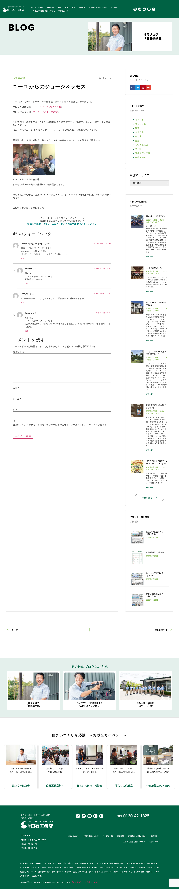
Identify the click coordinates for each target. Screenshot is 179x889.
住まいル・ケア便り (89, 704)
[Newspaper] (135, 9)
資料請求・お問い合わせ (98, 7)
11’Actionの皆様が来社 (156, 216)
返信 (22, 258)
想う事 (138, 136)
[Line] (153, 9)
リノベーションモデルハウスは (157, 303)
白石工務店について (54, 7)
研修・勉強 (140, 157)
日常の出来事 (19, 77)
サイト (16, 410)
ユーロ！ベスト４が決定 (45, 111)
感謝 (137, 140)
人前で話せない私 (154, 267)
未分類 (138, 148)
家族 (137, 128)
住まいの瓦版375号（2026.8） (154, 532)
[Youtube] (149, 9)
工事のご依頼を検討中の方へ (44, 11)
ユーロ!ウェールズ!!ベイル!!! (47, 106)
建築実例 (82, 7)
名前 (16, 387)
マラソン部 (140, 123)
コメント (18, 352)
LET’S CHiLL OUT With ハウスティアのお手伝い (157, 462)
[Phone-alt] (101, 816)
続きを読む (150, 256)
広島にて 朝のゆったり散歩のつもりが (156, 352)
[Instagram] (139, 9)
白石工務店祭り (55, 785)
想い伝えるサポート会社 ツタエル (84, 882)
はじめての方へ (37, 7)
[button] (132, 87)
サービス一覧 (70, 7)
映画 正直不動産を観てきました (156, 406)
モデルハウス (63, 11)
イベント (139, 119)
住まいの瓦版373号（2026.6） (154, 595)
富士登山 (139, 132)
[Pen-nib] (144, 9)
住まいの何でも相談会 (89, 785)
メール (17, 399)
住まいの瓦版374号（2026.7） (154, 574)
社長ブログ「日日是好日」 (153, 36)
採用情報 (114, 7)
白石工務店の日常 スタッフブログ (145, 704)
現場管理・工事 (142, 153)
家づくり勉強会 (21, 785)
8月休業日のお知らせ (155, 552)
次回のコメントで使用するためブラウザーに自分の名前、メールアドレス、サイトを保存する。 (61, 424)
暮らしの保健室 (124, 785)
